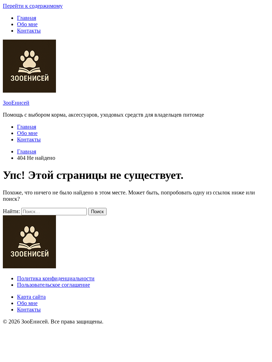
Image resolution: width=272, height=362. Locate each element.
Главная (26, 18)
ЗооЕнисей (16, 103)
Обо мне (27, 24)
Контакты (29, 31)
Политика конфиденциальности (56, 278)
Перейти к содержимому (33, 6)
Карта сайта (31, 297)
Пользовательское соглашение (53, 285)
